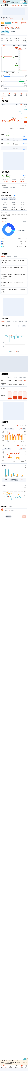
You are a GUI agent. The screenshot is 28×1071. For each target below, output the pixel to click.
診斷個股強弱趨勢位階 (8, 19)
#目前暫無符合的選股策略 (8, 188)
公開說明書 (4, 199)
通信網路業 (7, 22)
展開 (25, 42)
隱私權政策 (9, 1063)
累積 (24, 325)
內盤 (18, 72)
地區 (2, 221)
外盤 (26, 72)
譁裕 (10, 17)
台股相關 (15, 257)
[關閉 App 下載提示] (1, 2)
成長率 (21, 425)
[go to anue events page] (21, 5)
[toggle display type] (25, 425)
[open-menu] (1, 5)
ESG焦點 (24, 19)
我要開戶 (14, 22)
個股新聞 (3, 257)
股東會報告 (12, 199)
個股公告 (9, 257)
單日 (20, 325)
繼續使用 (25, 1062)
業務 (6, 221)
